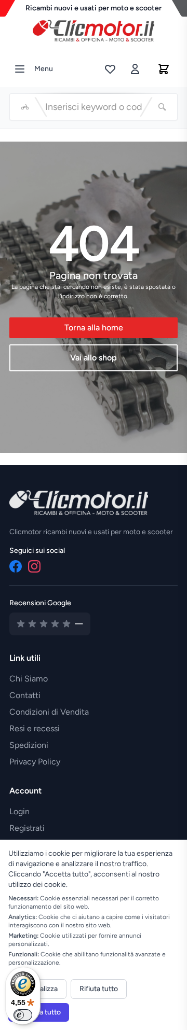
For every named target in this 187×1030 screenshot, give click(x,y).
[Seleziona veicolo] (24, 107)
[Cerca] (162, 107)
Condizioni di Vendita (49, 712)
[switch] (23, 1015)
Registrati (27, 828)
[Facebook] (15, 566)
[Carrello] (164, 69)
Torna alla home (93, 327)
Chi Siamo (28, 679)
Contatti (25, 695)
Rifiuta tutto (98, 988)
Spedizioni (28, 745)
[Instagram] (34, 566)
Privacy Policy (34, 762)
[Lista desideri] (110, 69)
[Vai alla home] (93, 28)
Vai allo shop (93, 358)
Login (19, 811)
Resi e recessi (34, 728)
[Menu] (19, 69)
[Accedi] (135, 69)
